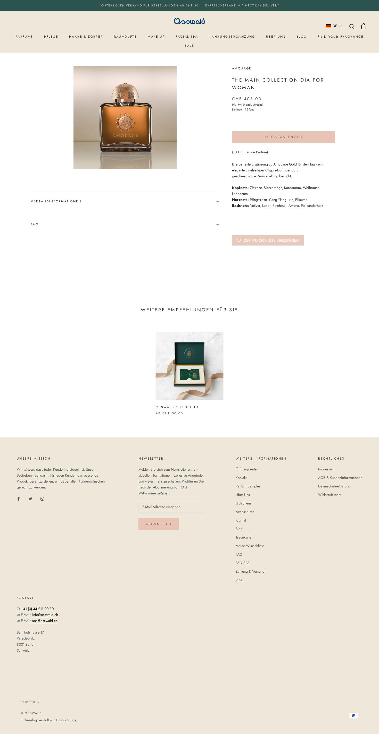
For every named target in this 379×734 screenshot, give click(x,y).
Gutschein (243, 503)
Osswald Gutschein (177, 407)
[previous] (16, 368)
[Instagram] (42, 498)
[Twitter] (30, 498)
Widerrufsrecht (329, 494)
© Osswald (31, 713)
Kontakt (241, 477)
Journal (241, 520)
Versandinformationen (56, 201)
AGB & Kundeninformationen (340, 477)
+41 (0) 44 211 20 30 (37, 608)
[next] (363, 368)
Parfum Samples (248, 486)
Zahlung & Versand (250, 571)
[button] (334, 26)
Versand (257, 105)
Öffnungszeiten (247, 469)
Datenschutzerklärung (334, 486)
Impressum (326, 469)
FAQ (34, 224)
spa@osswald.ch (44, 620)
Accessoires (245, 511)
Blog (239, 528)
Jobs (239, 579)
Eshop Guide (66, 720)
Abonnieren (158, 524)
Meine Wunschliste (250, 545)
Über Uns (243, 494)
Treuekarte (243, 537)
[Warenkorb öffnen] (363, 26)
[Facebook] (18, 498)
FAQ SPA (243, 562)
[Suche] (352, 26)
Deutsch (28, 702)
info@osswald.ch (45, 614)
